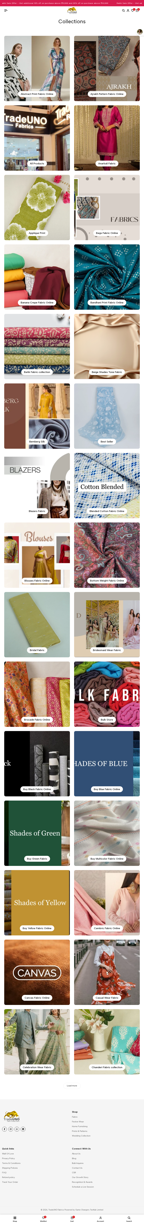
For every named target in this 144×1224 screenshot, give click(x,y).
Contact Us (77, 1168)
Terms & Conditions (11, 1163)
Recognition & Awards (82, 1182)
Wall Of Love (8, 1154)
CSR (74, 1172)
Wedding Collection (81, 1136)
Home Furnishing (79, 1126)
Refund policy (8, 1177)
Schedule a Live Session (83, 1187)
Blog (74, 1158)
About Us (76, 1154)
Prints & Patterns (79, 1131)
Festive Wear (78, 1121)
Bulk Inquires (78, 1163)
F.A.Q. (4, 1172)
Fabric (75, 1117)
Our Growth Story (80, 1177)
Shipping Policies (10, 1168)
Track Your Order (10, 1182)
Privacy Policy (8, 1158)
